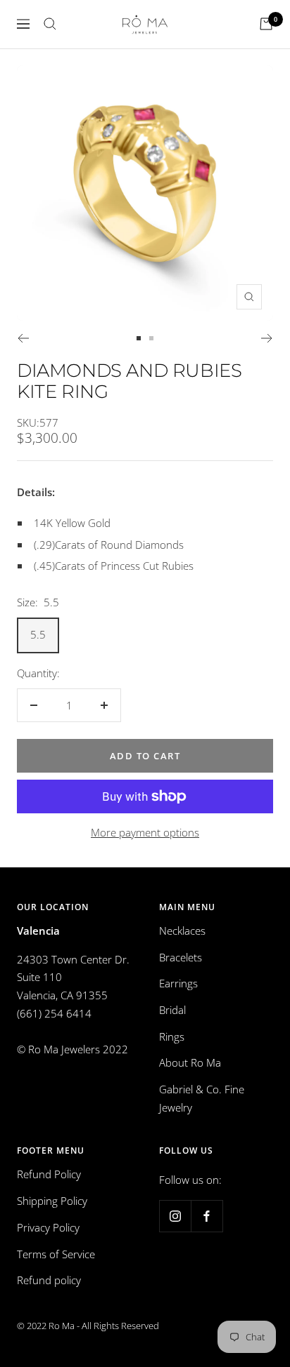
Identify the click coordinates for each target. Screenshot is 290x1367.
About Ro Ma (190, 1062)
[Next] (267, 338)
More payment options (145, 832)
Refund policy (49, 1280)
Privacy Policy (48, 1227)
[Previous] (23, 338)
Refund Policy (49, 1174)
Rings (171, 1036)
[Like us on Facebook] (206, 1216)
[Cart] (266, 24)
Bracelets (180, 957)
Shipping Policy (52, 1201)
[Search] (50, 24)
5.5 (38, 634)
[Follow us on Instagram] (175, 1216)
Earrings (178, 983)
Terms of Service (56, 1254)
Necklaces (182, 930)
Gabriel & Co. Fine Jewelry (201, 1098)
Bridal (172, 1010)
